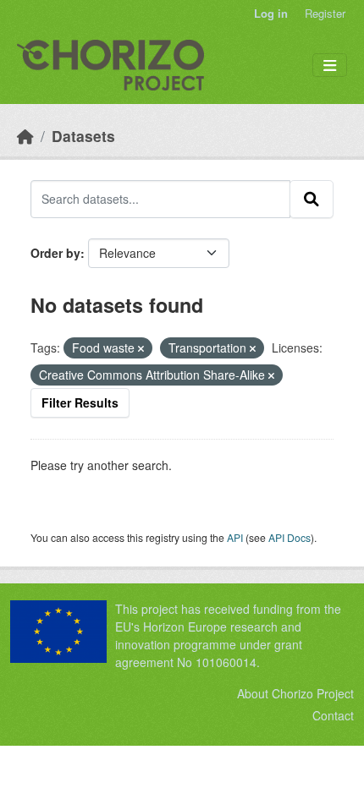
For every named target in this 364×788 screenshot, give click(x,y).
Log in (271, 13)
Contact (333, 715)
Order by (55, 252)
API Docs (289, 537)
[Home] (25, 135)
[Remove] (141, 348)
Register (325, 13)
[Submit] (312, 198)
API (235, 537)
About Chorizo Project (295, 693)
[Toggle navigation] (329, 65)
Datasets (83, 135)
